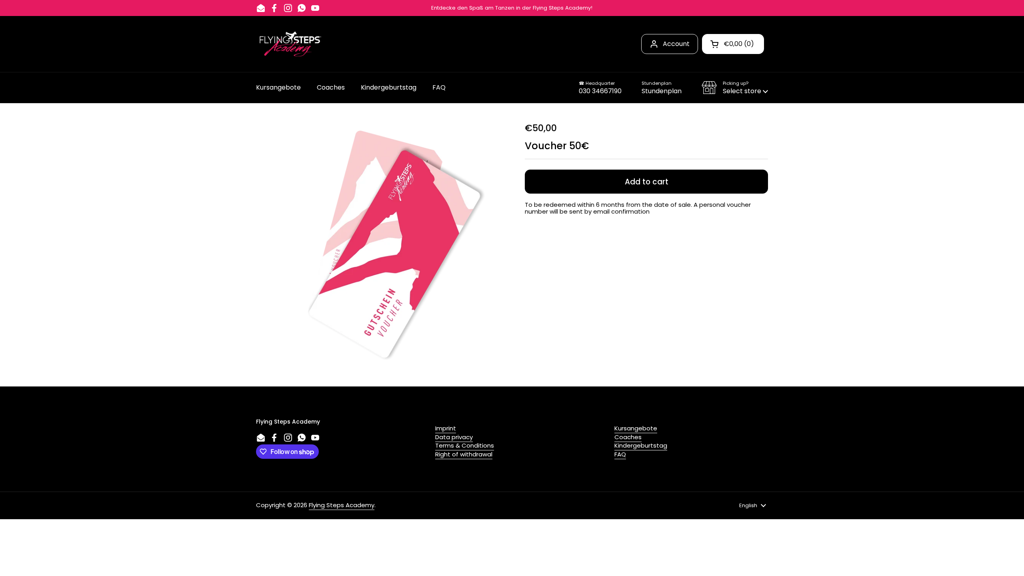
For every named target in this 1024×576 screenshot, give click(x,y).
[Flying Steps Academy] (289, 44)
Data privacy (454, 437)
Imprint (445, 428)
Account (676, 43)
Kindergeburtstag (640, 445)
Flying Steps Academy (341, 505)
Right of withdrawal (463, 454)
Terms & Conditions (464, 445)
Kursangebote (635, 428)
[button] (735, 87)
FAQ (620, 454)
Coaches (628, 437)
